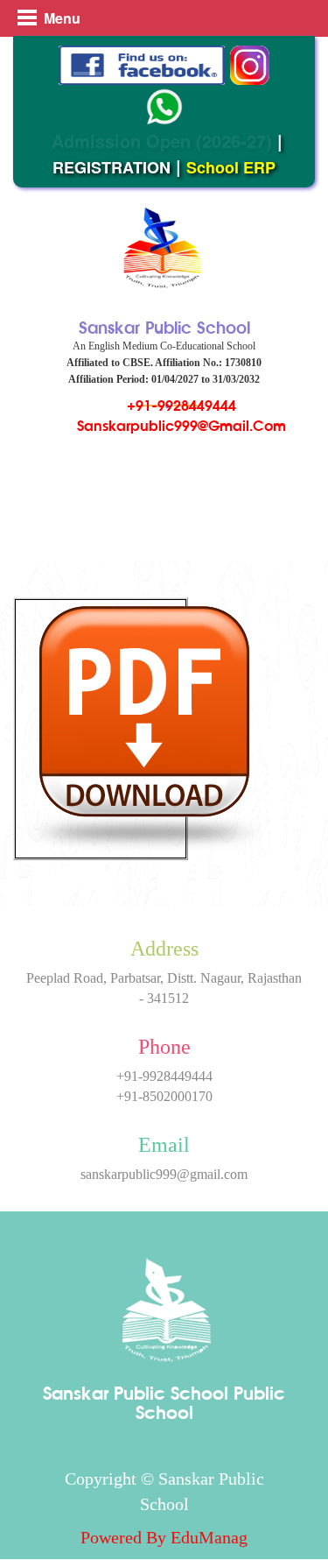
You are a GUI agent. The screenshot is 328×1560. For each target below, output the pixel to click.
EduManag (209, 1537)
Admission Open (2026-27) (162, 140)
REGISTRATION (111, 167)
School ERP (231, 167)
